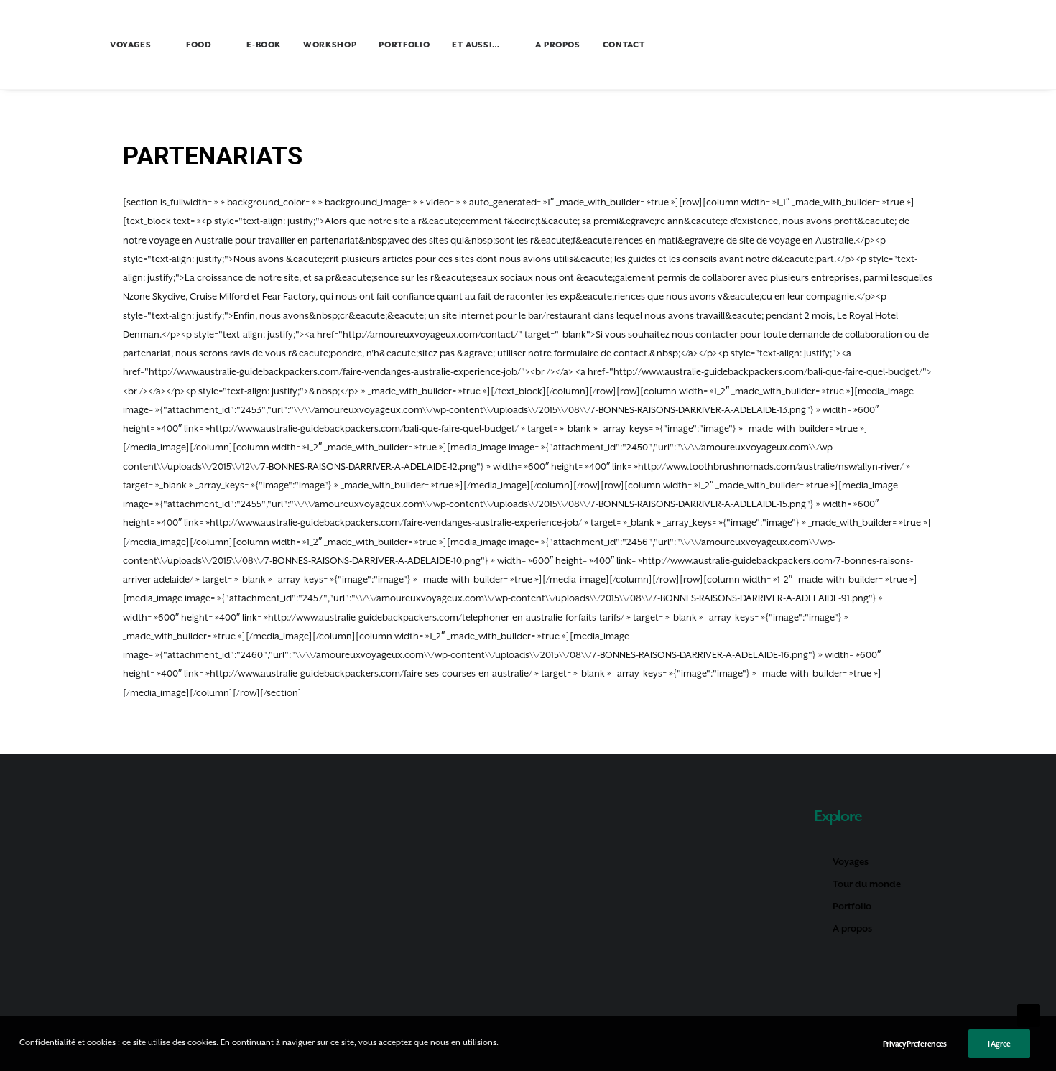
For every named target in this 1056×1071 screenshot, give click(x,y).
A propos (852, 928)
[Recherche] (998, 44)
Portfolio (852, 906)
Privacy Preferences (915, 1043)
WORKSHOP (329, 45)
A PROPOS (557, 45)
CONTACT (624, 45)
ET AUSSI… (476, 45)
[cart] (1021, 46)
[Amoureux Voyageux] (49, 44)
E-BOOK (263, 45)
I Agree (999, 1043)
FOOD (199, 45)
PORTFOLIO (404, 45)
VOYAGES (131, 45)
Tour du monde (867, 883)
